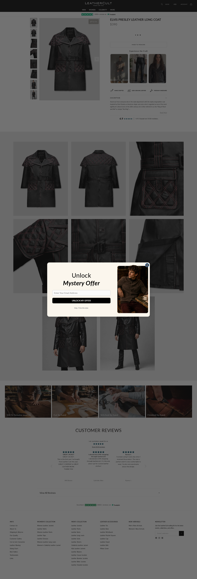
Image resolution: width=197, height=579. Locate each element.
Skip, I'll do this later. (81, 308)
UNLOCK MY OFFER (81, 300)
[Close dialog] (147, 265)
